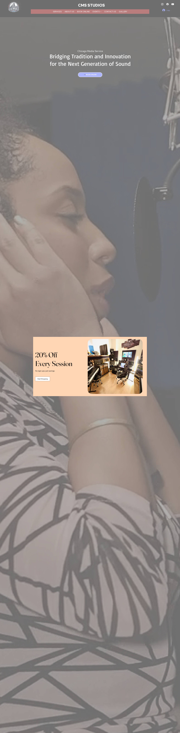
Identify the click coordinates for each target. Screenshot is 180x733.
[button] (138, 343)
